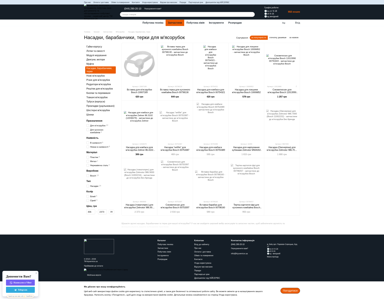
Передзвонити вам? (152, 9)
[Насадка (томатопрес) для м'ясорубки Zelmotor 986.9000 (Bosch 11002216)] (139, 179)
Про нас (87, 2)
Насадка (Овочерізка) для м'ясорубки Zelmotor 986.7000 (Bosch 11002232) (282, 150)
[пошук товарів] (252, 14)
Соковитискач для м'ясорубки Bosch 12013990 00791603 (282, 92)
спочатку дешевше (277, 37)
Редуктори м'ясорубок (98, 84)
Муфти (90, 64)
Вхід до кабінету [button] (201, 244)
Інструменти (216, 22)
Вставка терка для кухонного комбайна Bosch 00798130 (175, 91)
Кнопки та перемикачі (98, 93)
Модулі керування (96, 55)
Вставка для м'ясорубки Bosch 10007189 (139, 91)
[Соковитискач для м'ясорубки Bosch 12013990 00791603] (281, 64)
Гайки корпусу (94, 46)
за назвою (293, 37)
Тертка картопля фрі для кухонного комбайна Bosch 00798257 (246, 207)
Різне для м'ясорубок (98, 80)
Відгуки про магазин (168, 2)
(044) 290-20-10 (132, 9)
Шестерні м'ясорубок (98, 110)
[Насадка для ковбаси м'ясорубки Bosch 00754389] (210, 121)
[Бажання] (277, 22)
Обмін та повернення (120, 2)
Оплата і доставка (101, 2)
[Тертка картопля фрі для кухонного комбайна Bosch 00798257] (246, 179)
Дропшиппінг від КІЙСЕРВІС (218, 2)
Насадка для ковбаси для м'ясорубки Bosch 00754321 (210, 91)
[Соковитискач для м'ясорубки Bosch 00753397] (175, 179)
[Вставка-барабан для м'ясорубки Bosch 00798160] (210, 179)
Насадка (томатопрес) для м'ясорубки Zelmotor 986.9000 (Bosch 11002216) (139, 207)
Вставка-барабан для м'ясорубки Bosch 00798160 (210, 206)
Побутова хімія (195, 22)
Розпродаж (235, 22)
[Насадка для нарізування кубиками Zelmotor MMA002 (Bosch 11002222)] (246, 121)
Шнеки (90, 114)
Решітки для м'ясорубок (99, 88)
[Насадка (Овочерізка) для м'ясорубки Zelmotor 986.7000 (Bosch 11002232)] (281, 121)
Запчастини (175, 22)
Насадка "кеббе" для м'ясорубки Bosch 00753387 (175, 148)
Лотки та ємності (95, 51)
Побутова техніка (152, 22)
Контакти (136, 2)
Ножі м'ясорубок (95, 75)
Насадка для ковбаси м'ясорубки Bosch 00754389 (210, 148)
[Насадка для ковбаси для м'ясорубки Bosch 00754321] (210, 64)
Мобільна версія (94, 275)
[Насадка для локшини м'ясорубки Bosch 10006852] (246, 64)
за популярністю (258, 37)
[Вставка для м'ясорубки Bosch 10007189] (139, 64)
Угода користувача (150, 2)
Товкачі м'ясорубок (97, 97)
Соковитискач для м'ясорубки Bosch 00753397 (175, 206)
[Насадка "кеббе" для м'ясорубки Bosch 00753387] (175, 121)
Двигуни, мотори (95, 59)
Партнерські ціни (196, 2)
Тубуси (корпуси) (95, 101)
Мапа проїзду (273, 257)
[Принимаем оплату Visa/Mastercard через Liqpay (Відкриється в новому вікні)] (106, 270)
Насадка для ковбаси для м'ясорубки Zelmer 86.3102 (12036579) (139, 150)
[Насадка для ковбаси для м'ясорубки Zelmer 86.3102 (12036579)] (139, 121)
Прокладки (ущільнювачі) (100, 106)
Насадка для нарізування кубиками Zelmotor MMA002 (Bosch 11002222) (246, 150)
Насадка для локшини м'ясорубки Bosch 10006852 (246, 91)
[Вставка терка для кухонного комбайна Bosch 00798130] (175, 64)
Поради (183, 2)
